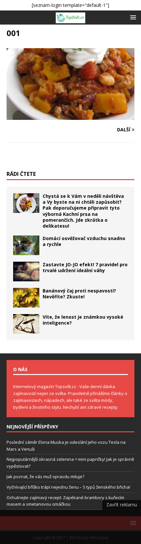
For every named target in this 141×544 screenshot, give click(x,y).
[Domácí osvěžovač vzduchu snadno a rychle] (26, 245)
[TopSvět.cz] (70, 17)
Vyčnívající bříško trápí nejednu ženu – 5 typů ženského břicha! (68, 487)
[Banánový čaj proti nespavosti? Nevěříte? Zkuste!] (26, 298)
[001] (70, 116)
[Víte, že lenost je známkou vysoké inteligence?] (26, 324)
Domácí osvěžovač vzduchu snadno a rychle (84, 241)
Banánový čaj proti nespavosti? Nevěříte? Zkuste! (79, 294)
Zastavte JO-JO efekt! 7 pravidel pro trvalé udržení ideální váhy (85, 267)
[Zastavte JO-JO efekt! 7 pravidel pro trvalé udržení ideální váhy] (26, 271)
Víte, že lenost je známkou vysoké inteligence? (83, 320)
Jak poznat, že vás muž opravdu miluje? (45, 476)
